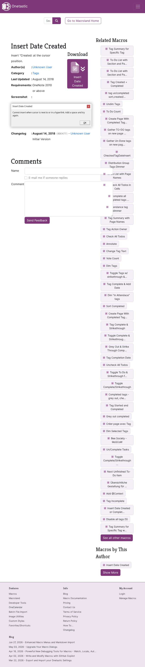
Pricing (66, 603)
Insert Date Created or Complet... (118, 510)
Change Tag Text (116, 251)
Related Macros (111, 40)
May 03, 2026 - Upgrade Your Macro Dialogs (33, 647)
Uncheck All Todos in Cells (118, 186)
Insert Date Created (77, 81)
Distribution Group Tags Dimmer (118, 164)
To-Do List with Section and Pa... (117, 61)
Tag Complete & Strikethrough (118, 326)
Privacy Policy (70, 616)
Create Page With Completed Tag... (118, 120)
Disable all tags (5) (117, 519)
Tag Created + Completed (118, 84)
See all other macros (116, 538)
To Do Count (113, 111)
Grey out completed (117, 416)
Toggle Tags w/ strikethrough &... (117, 274)
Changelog (69, 630)
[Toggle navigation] (138, 6)
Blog (65, 593)
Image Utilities (16, 616)
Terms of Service (72, 612)
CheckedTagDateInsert (117, 155)
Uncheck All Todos (117, 364)
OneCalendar (15, 607)
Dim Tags (111, 265)
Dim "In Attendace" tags (118, 297)
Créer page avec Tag (118, 423)
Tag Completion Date (118, 357)
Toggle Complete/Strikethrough (117, 385)
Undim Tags (113, 103)
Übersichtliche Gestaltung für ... (117, 484)
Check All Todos (115, 236)
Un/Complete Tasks (117, 449)
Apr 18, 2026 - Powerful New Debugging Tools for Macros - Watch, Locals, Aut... (52, 651)
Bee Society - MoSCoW (118, 440)
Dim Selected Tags (117, 431)
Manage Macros (127, 598)
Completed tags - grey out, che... (118, 396)
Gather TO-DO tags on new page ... (118, 131)
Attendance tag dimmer (118, 208)
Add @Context (114, 493)
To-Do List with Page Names (118, 175)
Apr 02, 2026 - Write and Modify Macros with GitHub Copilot (42, 656)
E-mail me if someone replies (48, 177)
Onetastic (19, 6)
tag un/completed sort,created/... (118, 94)
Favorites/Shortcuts (19, 625)
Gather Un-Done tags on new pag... (118, 142)
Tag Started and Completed (118, 407)
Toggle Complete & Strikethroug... (118, 337)
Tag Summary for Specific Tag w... (118, 528)
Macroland (14, 598)
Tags (36, 73)
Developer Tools (17, 603)
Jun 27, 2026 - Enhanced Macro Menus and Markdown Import (42, 642)
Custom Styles (16, 621)
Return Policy (70, 621)
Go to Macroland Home (83, 20)
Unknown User (42, 67)
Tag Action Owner (116, 229)
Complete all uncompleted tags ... (117, 197)
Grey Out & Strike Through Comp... (118, 348)
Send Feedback (37, 220)
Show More (110, 572)
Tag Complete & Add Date (118, 285)
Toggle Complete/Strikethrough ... (117, 460)
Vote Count (112, 258)
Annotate (111, 243)
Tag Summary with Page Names (118, 219)
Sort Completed (115, 306)
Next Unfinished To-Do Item (118, 473)
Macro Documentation (75, 598)
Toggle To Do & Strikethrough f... (118, 374)
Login (122, 593)
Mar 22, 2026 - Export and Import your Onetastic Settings (40, 660)
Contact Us (69, 607)
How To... (68, 625)
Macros (13, 593)
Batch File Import (18, 612)
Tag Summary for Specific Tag (118, 50)
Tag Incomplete (115, 500)
